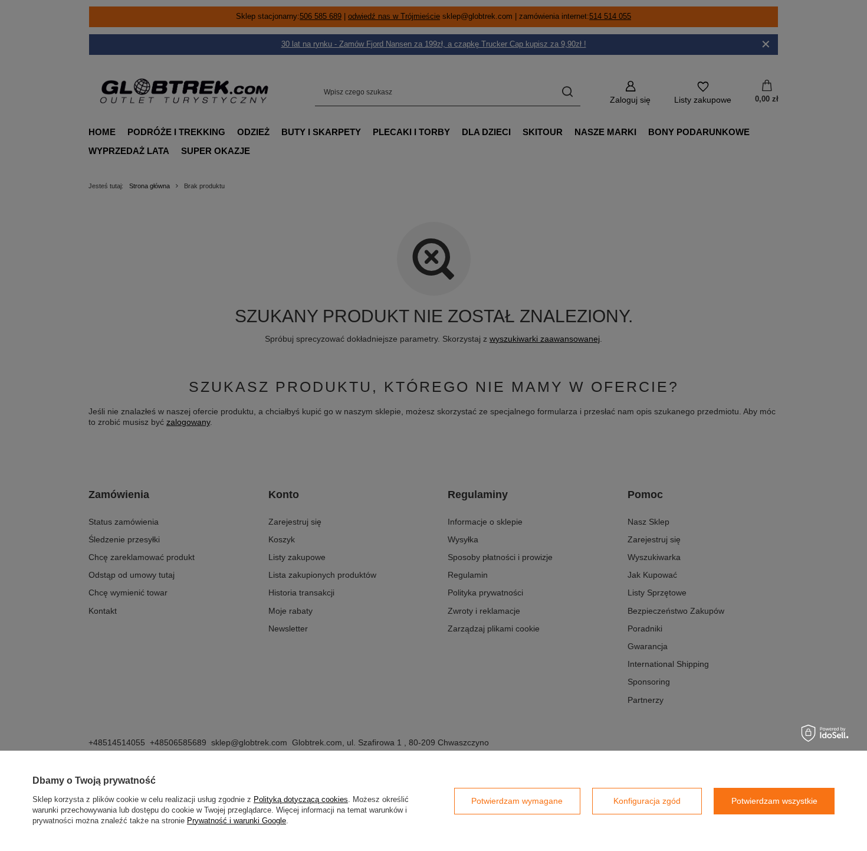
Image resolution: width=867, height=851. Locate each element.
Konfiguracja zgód (647, 801)
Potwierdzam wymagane (517, 801)
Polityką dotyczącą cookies (301, 799)
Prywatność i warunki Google (236, 820)
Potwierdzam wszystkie (774, 801)
